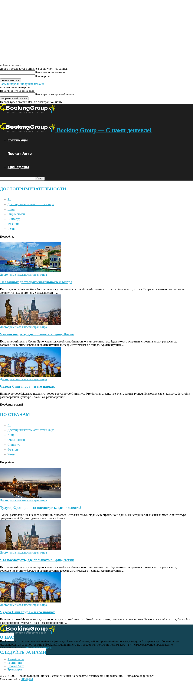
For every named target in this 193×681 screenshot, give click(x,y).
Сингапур (14, 218)
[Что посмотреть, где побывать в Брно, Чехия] (30, 323)
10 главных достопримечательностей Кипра (36, 282)
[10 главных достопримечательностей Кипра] (30, 271)
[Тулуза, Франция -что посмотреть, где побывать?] (30, 497)
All (9, 199)
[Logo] (27, 112)
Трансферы (18, 167)
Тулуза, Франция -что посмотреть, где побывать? (40, 508)
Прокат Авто (20, 153)
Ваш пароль (42, 76)
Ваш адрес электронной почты (54, 94)
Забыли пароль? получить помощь (22, 83)
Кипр (11, 209)
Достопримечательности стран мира (31, 204)
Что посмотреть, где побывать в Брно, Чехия (37, 334)
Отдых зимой (16, 214)
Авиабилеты (19, 127)
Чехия (11, 228)
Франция (13, 223)
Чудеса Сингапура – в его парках (27, 386)
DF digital (27, 679)
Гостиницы (18, 140)
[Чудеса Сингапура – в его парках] (30, 375)
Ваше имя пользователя (50, 72)
